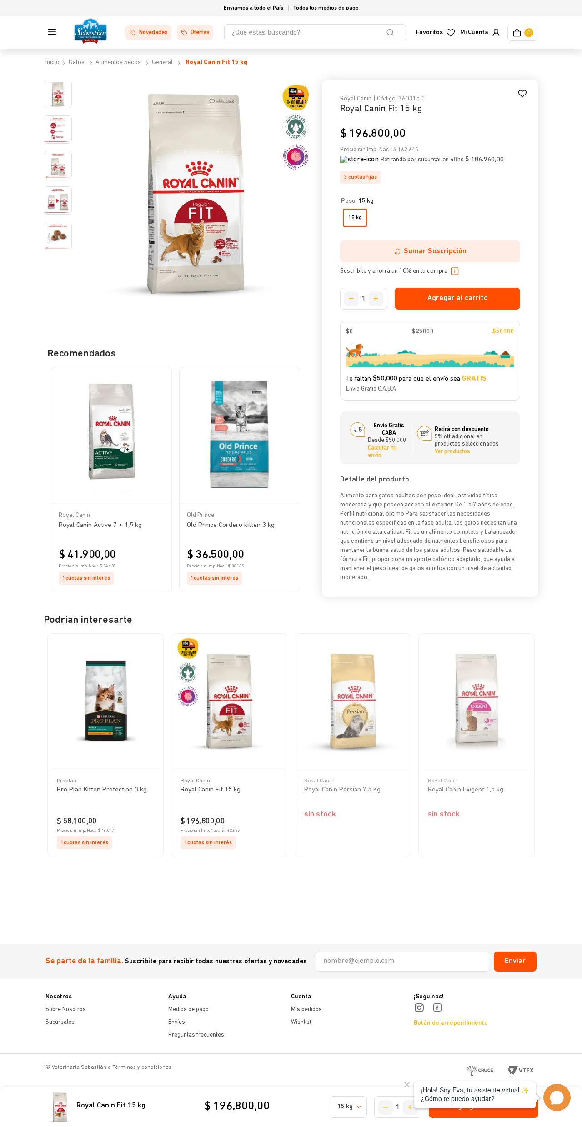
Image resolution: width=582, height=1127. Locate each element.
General (162, 62)
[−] (351, 298)
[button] (158, 402)
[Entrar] (479, 33)
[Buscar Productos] (392, 33)
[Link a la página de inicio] (52, 62)
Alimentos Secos (118, 62)
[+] (376, 298)
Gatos (77, 62)
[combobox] (315, 32)
